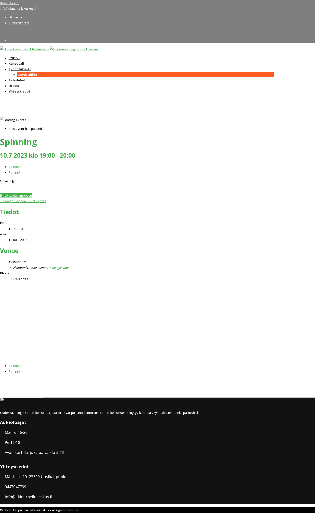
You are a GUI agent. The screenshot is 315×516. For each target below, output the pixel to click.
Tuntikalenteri (19, 23)
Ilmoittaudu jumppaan (16, 195)
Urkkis (14, 86)
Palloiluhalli (17, 80)
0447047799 (9, 3)
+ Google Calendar (13, 201)
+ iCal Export (36, 201)
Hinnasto (15, 17)
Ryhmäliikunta (20, 69)
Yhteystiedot (19, 91)
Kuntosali (16, 63)
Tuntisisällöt (27, 74)
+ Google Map (59, 267)
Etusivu (14, 58)
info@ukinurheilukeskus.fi (18, 8)
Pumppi (15, 167)
